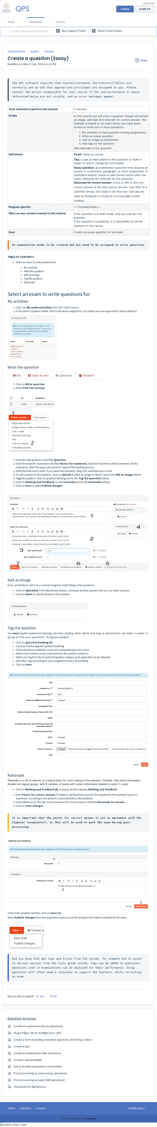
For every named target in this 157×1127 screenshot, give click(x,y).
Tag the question (33, 278)
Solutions (36, 22)
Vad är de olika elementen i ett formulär (38, 1066)
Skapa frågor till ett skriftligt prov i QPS (38, 1033)
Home (11, 22)
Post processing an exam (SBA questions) (39, 1080)
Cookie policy (136, 1108)
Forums (60, 22)
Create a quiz (22, 1046)
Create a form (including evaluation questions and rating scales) (52, 1039)
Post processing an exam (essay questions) (40, 1073)
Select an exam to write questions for (36, 262)
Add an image (31, 275)
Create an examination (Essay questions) (38, 1026)
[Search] (10, 31)
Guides (34, 51)
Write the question (34, 271)
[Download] (71, 579)
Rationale (29, 282)
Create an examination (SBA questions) (37, 1053)
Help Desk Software (71, 1118)
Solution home (17, 51)
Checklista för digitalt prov (30, 1087)
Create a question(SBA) (28, 1060)
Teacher (49, 51)
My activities (30, 267)
